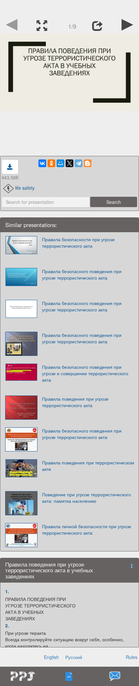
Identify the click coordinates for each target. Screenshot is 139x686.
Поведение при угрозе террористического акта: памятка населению (86, 497)
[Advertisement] (69, 8)
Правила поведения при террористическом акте (88, 465)
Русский (73, 657)
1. (7, 591)
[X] (69, 163)
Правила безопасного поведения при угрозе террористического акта (82, 274)
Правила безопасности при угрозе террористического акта (78, 242)
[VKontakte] (42, 163)
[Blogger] (87, 163)
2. (7, 625)
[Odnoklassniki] (51, 163)
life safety (25, 188)
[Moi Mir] (60, 163)
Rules (131, 657)
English (51, 657)
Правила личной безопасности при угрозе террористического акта (86, 529)
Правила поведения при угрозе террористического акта (75, 401)
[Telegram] (78, 163)
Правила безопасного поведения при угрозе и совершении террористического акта (85, 373)
